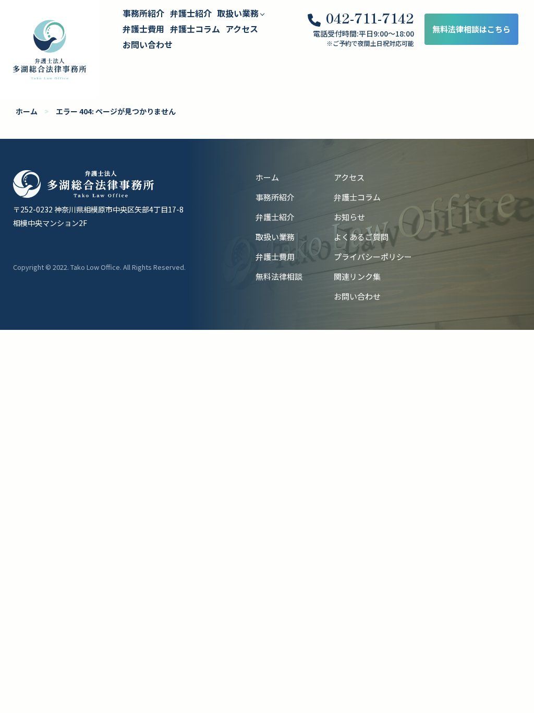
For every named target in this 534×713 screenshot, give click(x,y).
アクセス (241, 28)
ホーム (27, 111)
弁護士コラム (195, 28)
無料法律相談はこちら (471, 28)
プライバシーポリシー (373, 256)
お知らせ (349, 216)
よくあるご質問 (361, 236)
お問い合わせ (148, 44)
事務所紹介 (143, 13)
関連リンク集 (357, 276)
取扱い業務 (275, 236)
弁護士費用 (143, 28)
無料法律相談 (279, 276)
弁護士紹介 (191, 13)
